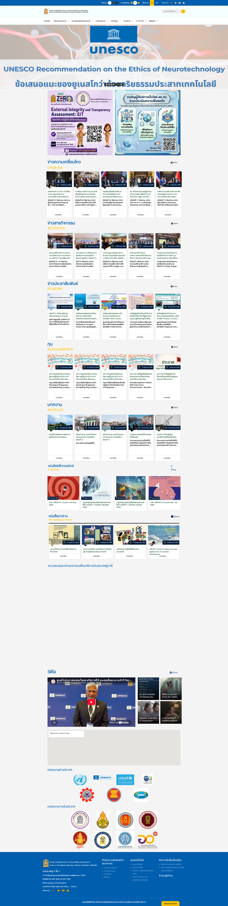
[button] (106, 84)
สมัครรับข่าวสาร (170, 903)
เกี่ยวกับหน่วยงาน (60, 21)
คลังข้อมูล (114, 21)
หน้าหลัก (47, 21)
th (152, 3)
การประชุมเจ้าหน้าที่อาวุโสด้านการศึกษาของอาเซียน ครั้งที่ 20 (170, 721)
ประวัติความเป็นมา (110, 867)
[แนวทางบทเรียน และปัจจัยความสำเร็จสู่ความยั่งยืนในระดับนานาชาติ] (97, 542)
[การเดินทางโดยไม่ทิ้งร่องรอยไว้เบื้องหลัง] (141, 438)
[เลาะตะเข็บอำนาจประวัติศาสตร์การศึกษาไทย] (64, 542)
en (157, 3)
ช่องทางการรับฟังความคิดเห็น (171, 864)
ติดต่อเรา (152, 21)
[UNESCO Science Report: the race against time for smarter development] (163, 542)
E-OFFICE (140, 21)
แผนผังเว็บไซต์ (137, 864)
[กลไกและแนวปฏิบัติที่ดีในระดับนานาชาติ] (130, 542)
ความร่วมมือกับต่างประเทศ (81, 21)
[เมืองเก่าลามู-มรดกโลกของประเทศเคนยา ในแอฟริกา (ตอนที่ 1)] (114, 438)
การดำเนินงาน (101, 21)
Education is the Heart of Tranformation (148, 719)
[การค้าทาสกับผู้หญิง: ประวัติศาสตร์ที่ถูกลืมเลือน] (167, 438)
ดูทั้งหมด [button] (173, 467)
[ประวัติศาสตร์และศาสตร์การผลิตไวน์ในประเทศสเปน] (60, 438)
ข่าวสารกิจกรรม (109, 871)
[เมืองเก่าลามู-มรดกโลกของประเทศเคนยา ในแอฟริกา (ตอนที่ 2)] (87, 438)
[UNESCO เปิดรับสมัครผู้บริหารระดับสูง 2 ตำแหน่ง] (60, 317)
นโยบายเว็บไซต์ (138, 867)
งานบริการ (127, 21)
